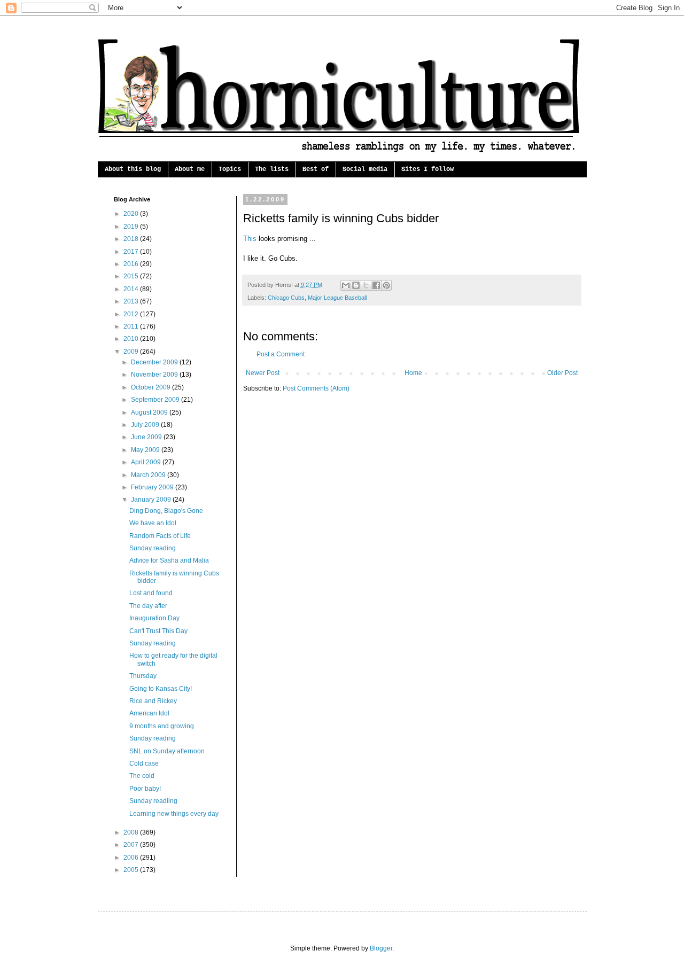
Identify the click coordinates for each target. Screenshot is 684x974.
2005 (131, 870)
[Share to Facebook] (376, 285)
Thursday (143, 676)
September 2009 (156, 399)
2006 (131, 857)
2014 (131, 289)
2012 (131, 314)
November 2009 (155, 374)
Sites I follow (427, 169)
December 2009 (155, 362)
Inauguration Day (154, 618)
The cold (141, 776)
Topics (230, 169)
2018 (131, 239)
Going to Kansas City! (160, 688)
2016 (131, 264)
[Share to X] (366, 285)
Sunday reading (152, 548)
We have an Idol (152, 523)
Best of (315, 169)
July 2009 (146, 424)
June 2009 (147, 437)
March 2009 (149, 475)
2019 (131, 226)
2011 (131, 326)
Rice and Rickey (153, 701)
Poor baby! (145, 788)
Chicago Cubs (286, 297)
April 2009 (146, 462)
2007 (131, 844)
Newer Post (262, 373)
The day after (148, 606)
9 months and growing (161, 726)
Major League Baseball (337, 297)
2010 (131, 338)
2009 (131, 351)
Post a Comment (280, 354)
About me (190, 169)
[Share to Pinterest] (386, 285)
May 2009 (146, 450)
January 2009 (152, 499)
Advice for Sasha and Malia (169, 560)
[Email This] (345, 285)
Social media (365, 169)
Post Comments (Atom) (316, 388)
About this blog (133, 169)
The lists (272, 169)
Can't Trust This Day (158, 631)
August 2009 (150, 412)
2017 (131, 251)
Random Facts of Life (160, 536)
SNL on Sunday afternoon (167, 751)
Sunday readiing (153, 801)
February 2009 (153, 487)
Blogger (381, 948)
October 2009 (151, 387)
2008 (131, 832)
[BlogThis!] (356, 285)
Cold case (144, 763)
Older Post (562, 373)
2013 (131, 301)
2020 (131, 213)
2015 (131, 276)
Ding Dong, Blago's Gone (166, 511)
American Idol (149, 713)
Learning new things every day (174, 813)
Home (413, 373)
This (249, 239)
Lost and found (151, 593)
